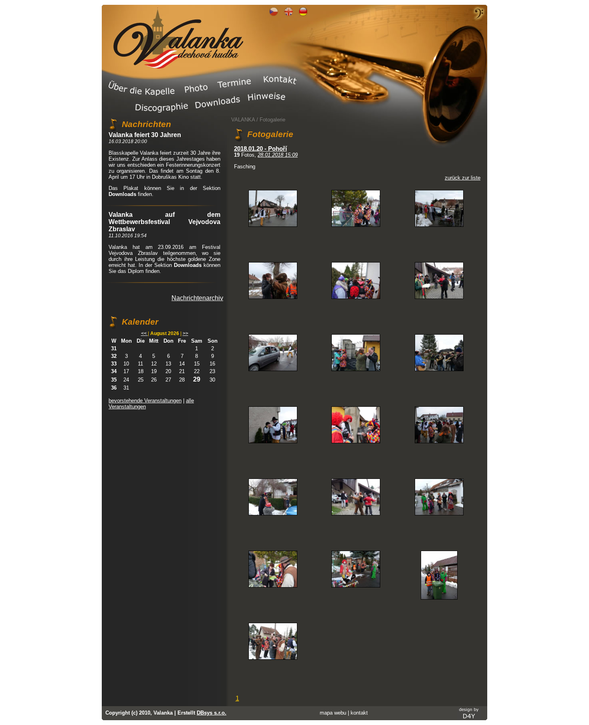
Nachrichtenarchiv (197, 298)
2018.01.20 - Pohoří (260, 148)
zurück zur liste (462, 178)
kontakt (359, 713)
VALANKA (243, 120)
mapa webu (333, 713)
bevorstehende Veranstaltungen (145, 401)
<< (144, 333)
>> (185, 333)
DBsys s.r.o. (211, 713)
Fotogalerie (272, 120)
